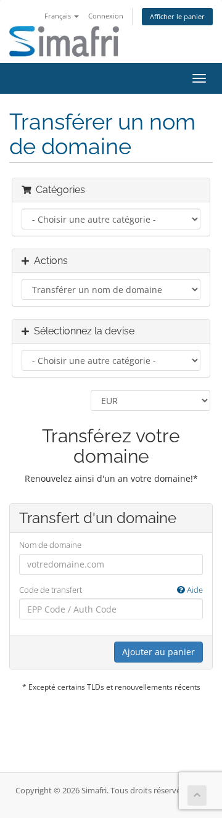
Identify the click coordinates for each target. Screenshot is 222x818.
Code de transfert (111, 589)
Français (58, 15)
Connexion (105, 15)
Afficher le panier (177, 16)
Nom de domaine (50, 544)
